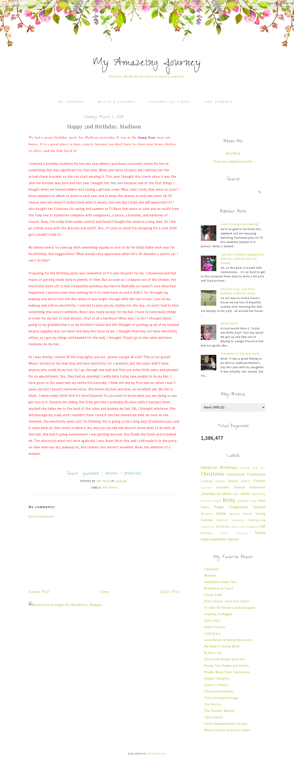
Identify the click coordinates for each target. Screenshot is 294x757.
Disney (220, 481)
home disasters (234, 533)
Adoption (209, 467)
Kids (246, 493)
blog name (238, 526)
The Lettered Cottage (221, 698)
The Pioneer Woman (219, 711)
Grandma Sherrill (230, 487)
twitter (111, 474)
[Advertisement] (104, 553)
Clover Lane (213, 595)
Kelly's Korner (215, 627)
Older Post (169, 592)
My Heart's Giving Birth (222, 646)
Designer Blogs (156, 753)
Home (105, 592)
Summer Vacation (230, 520)
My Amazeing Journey (147, 64)
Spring (260, 513)
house (233, 539)
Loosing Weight (211, 500)
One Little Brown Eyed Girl (224, 659)
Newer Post (39, 592)
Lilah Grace (212, 633)
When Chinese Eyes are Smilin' (227, 730)
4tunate (210, 575)
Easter (233, 481)
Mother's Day (247, 501)
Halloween (257, 487)
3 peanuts (211, 569)
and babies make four (220, 582)
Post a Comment (41, 516)
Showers (207, 514)
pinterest (133, 474)
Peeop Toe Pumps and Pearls (226, 666)
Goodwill (206, 487)
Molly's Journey (117, 101)
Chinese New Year (252, 467)
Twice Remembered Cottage (226, 724)
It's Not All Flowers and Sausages (229, 608)
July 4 (237, 494)
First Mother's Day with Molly (240, 354)
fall (262, 526)
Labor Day (258, 494)
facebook (91, 474)
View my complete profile (233, 161)
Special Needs (240, 514)
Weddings (223, 526)
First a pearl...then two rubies (227, 601)
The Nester (213, 704)
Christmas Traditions (246, 474)
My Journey (72, 101)
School (259, 506)
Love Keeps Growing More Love (228, 640)
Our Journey (219, 101)
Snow (221, 513)
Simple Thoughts (217, 678)
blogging (252, 526)
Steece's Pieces (216, 685)
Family (246, 481)
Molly (229, 500)
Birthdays (109, 487)
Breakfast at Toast (218, 588)
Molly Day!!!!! (229, 323)
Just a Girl (212, 620)
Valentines (208, 526)
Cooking (206, 481)
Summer (207, 520)
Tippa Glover (213, 717)
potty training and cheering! (240, 224)
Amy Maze (233, 153)
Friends (259, 481)
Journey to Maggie (218, 614)
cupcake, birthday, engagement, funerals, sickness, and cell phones (243, 259)
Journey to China (170, 101)
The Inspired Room (218, 691)
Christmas (212, 473)
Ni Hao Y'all (212, 653)
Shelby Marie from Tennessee (227, 672)
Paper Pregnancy (231, 506)
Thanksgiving (256, 520)
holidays (207, 533)
